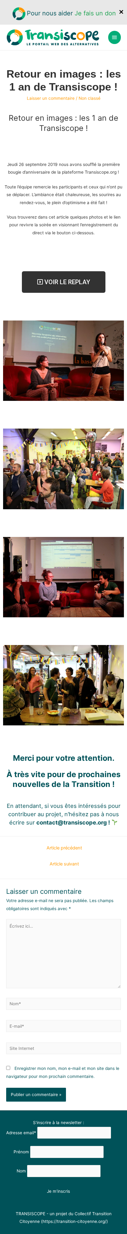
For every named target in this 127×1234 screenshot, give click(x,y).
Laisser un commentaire (51, 98)
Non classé (89, 98)
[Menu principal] (114, 37)
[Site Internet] (63, 1049)
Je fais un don (95, 13)
